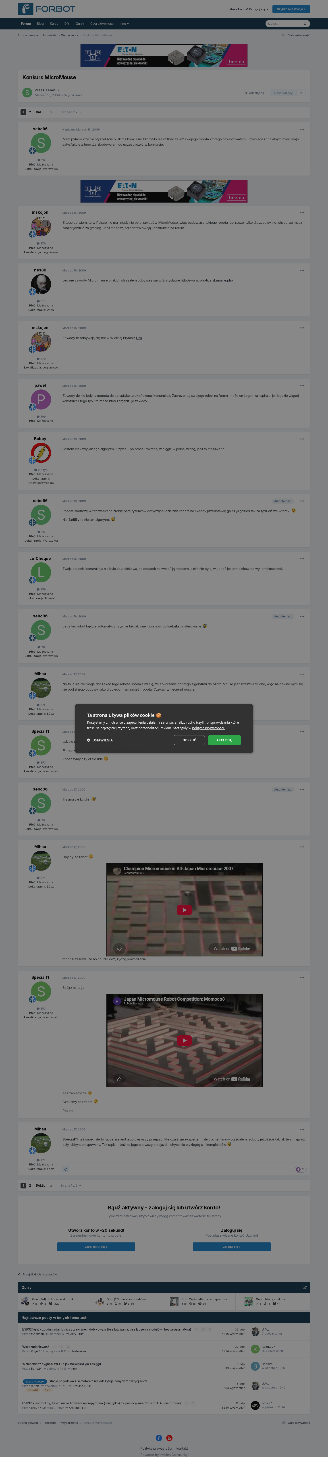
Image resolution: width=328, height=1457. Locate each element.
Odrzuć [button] (189, 740)
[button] (100, 740)
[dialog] (164, 728)
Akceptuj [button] (224, 740)
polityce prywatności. (208, 728)
